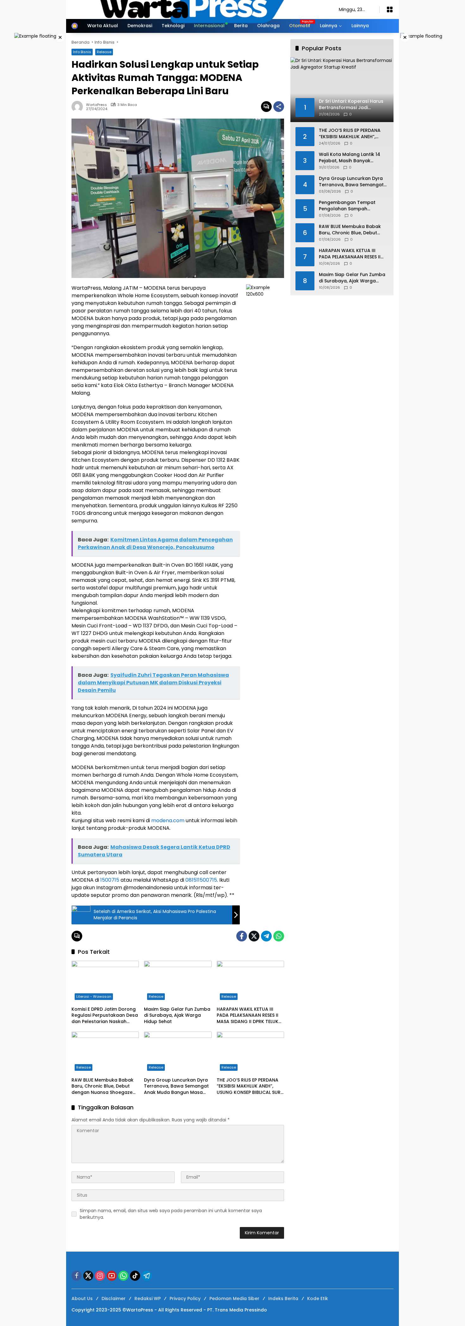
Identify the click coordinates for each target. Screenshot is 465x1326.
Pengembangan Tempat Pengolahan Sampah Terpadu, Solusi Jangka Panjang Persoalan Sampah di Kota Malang (353, 206)
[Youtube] (112, 1276)
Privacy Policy (185, 1298)
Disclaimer (114, 1298)
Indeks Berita (283, 1298)
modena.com (167, 820)
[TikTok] (135, 1276)
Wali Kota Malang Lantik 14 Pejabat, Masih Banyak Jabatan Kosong (349, 157)
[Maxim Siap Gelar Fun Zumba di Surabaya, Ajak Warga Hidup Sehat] (177, 982)
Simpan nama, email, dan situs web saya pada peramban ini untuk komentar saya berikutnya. (171, 1213)
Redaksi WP (147, 1298)
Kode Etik (317, 1298)
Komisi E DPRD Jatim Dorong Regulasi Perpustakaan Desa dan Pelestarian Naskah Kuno (104, 1015)
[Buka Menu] (390, 9)
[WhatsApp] (278, 936)
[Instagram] (100, 1276)
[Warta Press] (198, 9)
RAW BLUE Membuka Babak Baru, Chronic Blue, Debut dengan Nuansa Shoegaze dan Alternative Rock (102, 1086)
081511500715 (201, 880)
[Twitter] (254, 936)
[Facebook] (241, 936)
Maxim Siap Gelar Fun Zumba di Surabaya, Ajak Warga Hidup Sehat (177, 1015)
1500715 (109, 880)
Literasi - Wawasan (93, 996)
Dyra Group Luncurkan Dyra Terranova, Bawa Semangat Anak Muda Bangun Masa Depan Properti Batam (176, 1086)
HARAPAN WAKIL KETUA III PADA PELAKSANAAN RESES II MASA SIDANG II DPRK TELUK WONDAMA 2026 (247, 1015)
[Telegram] (266, 936)
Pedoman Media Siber (234, 1298)
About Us (82, 1298)
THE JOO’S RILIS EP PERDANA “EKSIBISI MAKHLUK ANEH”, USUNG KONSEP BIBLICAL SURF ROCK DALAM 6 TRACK (250, 1086)
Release (156, 996)
